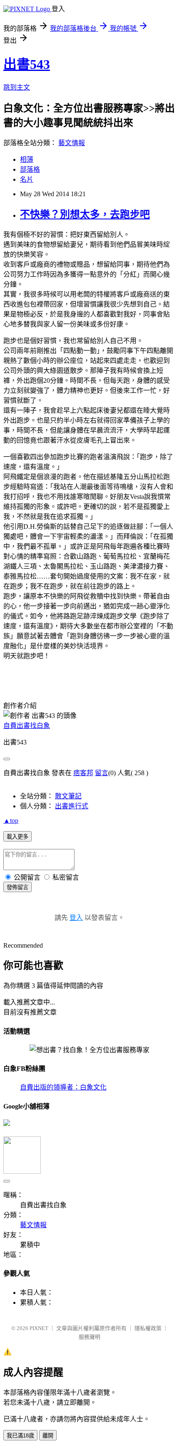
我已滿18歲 (20, 1436)
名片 (26, 179)
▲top (10, 820)
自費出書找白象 (26, 725)
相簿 (26, 159)
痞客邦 (83, 772)
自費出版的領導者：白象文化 (63, 1087)
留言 (101, 772)
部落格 (30, 169)
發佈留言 (17, 887)
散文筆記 (68, 796)
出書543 (26, 64)
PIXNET (39, 1328)
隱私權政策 (148, 1328)
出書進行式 (71, 806)
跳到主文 (16, 87)
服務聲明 (89, 1337)
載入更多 (17, 837)
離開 (47, 1436)
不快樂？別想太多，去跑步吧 (85, 214)
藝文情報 (71, 142)
